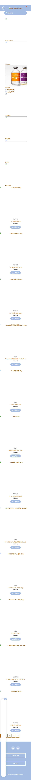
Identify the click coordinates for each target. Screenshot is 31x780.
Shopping (16, 755)
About (16, 763)
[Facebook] (13, 748)
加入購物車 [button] (15, 227)
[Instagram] (18, 748)
